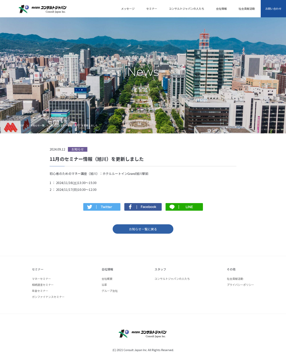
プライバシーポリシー (240, 285)
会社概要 (107, 279)
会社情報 (221, 9)
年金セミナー (40, 291)
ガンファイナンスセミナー (48, 297)
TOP (21, 125)
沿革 (104, 285)
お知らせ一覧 (37, 125)
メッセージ (128, 9)
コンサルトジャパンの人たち (186, 9)
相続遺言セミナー (43, 285)
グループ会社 (110, 291)
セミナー (151, 9)
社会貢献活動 (247, 9)
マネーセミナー (41, 279)
